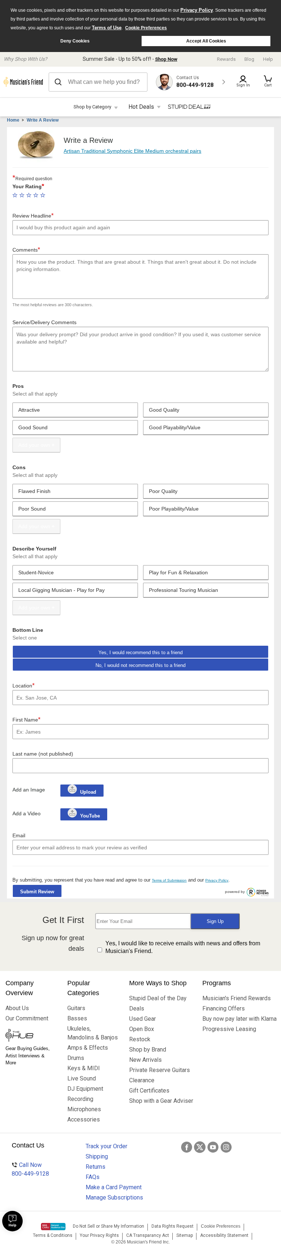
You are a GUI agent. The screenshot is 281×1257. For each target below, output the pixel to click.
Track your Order (106, 1146)
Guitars (76, 1008)
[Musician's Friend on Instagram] (226, 1147)
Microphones (84, 1109)
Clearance (141, 1080)
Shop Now (166, 59)
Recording (80, 1098)
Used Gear (142, 1018)
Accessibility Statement (224, 1235)
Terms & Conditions (52, 1235)
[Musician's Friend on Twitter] (199, 1147)
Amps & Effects (87, 1047)
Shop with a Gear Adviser (160, 1100)
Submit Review (37, 891)
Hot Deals (141, 106)
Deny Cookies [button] (75, 41)
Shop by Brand (147, 1049)
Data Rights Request (172, 1226)
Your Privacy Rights (99, 1235)
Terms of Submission (169, 880)
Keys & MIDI (83, 1068)
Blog (249, 59)
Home (13, 120)
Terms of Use (106, 27)
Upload (88, 792)
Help (268, 59)
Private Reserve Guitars (159, 1070)
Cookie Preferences (146, 27)
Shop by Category (92, 107)
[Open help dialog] (12, 1221)
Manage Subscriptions (114, 1197)
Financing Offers (223, 1008)
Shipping (97, 1156)
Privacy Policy (196, 10)
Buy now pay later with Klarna (239, 1018)
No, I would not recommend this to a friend (140, 665)
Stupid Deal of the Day (158, 998)
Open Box (141, 1029)
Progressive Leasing (229, 1029)
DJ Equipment (85, 1088)
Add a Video (26, 813)
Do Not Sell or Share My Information (108, 1226)
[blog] (30, 1036)
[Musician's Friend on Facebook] (186, 1147)
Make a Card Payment (114, 1187)
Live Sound (81, 1078)
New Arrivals (145, 1059)
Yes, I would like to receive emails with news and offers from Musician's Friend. (182, 947)
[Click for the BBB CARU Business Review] (53, 1226)
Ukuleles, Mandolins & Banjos (92, 1033)
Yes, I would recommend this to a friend (140, 652)
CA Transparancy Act (147, 1235)
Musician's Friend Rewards (236, 998)
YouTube (89, 816)
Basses (77, 1018)
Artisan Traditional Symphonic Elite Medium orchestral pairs (132, 151)
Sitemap (184, 1235)
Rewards (226, 59)
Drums (75, 1057)
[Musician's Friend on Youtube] (213, 1147)
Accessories (83, 1119)
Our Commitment (26, 1018)
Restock (139, 1039)
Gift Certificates (149, 1090)
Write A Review (43, 120)
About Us (17, 1008)
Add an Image (28, 789)
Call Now (30, 1169)
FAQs (93, 1176)
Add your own (34, 445)
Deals (136, 1008)
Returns (95, 1166)
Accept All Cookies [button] (206, 41)
